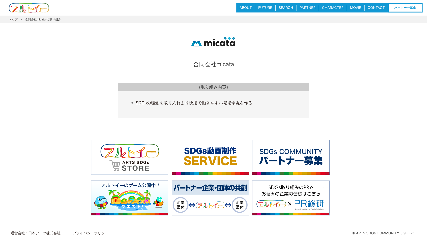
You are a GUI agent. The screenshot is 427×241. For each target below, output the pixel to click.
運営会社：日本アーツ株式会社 (35, 233)
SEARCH (286, 7)
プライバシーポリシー (90, 233)
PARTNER (308, 7)
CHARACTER (333, 7)
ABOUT (246, 7)
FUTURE (265, 7)
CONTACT (376, 7)
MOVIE (355, 7)
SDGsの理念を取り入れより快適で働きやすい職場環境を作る (194, 102)
